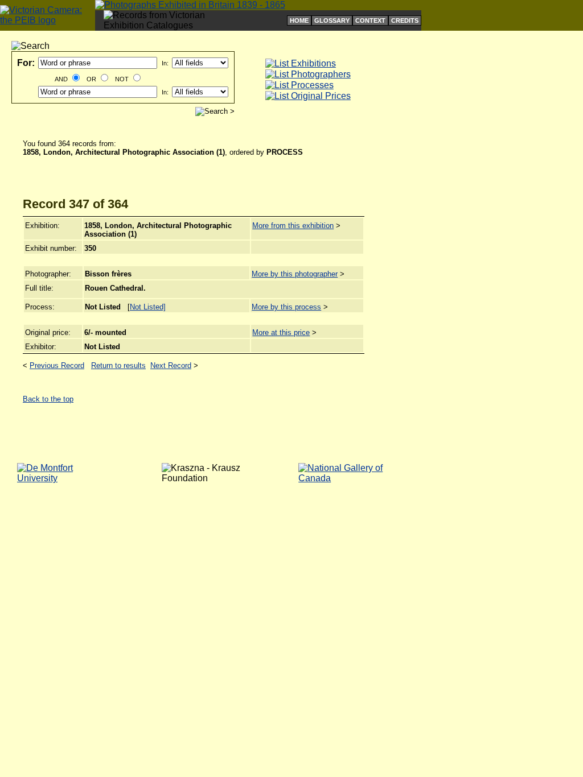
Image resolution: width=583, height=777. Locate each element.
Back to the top (48, 399)
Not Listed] (148, 307)
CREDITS (404, 20)
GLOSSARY (332, 20)
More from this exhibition (293, 225)
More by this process (286, 307)
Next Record (170, 365)
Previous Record (57, 365)
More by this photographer (295, 274)
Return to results (118, 365)
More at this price (281, 332)
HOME (299, 20)
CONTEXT (370, 20)
